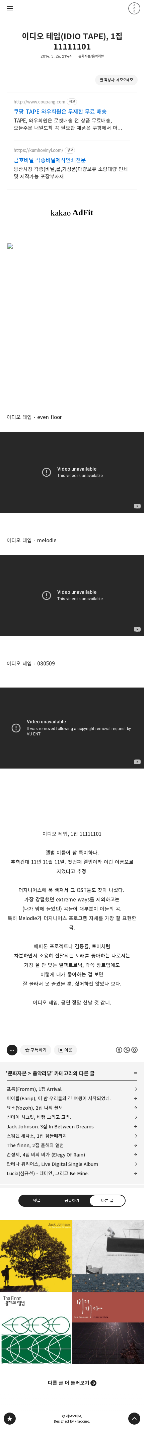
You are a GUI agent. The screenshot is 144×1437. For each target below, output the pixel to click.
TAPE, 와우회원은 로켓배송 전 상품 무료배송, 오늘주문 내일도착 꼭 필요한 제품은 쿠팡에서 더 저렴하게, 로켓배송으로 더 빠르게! (66, 124)
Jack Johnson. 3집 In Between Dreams (50, 1126)
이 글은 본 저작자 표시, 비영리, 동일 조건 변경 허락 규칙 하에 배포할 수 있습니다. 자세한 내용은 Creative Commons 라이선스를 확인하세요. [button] (126, 1049)
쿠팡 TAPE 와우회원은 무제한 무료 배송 (60, 111)
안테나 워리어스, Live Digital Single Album (52, 1164)
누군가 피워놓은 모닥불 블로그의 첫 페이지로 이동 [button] (72, 8)
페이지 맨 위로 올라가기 (134, 1419)
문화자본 (17, 1073)
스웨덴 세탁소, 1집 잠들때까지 (37, 1136)
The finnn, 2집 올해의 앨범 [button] (36, 1328)
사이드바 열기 (10, 8)
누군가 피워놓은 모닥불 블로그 (10, 1419)
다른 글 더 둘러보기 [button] (68, 1383)
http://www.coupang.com (39, 102)
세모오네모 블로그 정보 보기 (134, 8)
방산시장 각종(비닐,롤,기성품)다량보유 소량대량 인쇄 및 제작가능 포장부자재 (71, 173)
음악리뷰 (41, 1073)
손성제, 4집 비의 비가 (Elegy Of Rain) (46, 1154)
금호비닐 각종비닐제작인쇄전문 (50, 160)
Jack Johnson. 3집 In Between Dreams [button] (36, 1256)
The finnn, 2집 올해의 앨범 (35, 1145)
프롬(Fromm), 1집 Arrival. (34, 1089)
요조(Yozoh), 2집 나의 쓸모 (35, 1108)
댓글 (37, 1200)
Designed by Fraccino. (72, 1421)
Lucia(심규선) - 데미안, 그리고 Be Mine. (48, 1173)
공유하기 (72, 1200)
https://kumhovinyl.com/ (38, 150)
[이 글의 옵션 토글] (12, 1050)
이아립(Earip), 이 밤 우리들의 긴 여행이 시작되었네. (59, 1098)
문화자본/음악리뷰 (91, 56)
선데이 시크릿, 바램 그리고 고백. (39, 1117)
